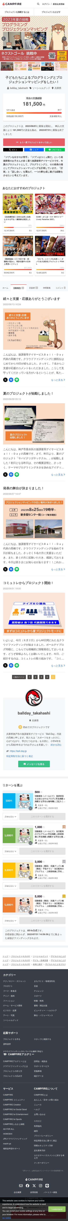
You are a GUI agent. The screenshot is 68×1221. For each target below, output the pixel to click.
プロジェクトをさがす (20, 956)
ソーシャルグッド (41, 87)
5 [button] (53, 677)
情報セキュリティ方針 (43, 1145)
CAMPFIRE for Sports (12, 1119)
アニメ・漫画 (9, 995)
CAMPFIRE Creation (12, 1104)
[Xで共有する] (5, 380)
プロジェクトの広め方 (12, 1075)
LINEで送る (57, 149)
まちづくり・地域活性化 (44, 981)
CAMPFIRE (8, 1094)
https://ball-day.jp (18, 750)
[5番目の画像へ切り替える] (61, 66)
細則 (36, 1130)
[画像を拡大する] (30, 808)
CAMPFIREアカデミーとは (14, 1061)
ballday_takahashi (19, 87)
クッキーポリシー (41, 1162)
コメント (60, 287)
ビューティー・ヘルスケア (45, 1010)
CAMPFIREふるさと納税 (13, 1124)
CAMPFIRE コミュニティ (14, 1099)
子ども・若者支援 (40, 960)
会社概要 (17, 1192)
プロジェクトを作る (11, 1039)
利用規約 (38, 1126)
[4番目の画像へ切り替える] (47, 66)
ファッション (9, 1000)
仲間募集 (47, 287)
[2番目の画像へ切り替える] (20, 66)
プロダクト (8, 986)
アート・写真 (9, 1015)
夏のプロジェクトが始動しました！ (28, 393)
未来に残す (37, 964)
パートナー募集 (50, 1192)
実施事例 (38, 1071)
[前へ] (3, 38)
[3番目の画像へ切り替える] (34, 66)
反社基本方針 (39, 1150)
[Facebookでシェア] (11, 380)
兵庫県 (58, 87)
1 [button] (29, 677)
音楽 (36, 986)
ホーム (5, 287)
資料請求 (7, 1043)
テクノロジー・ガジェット (14, 981)
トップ (5, 956)
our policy (6, 1217)
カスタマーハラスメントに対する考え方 (49, 1156)
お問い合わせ (39, 1114)
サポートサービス (41, 1066)
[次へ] (64, 38)
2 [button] (35, 677)
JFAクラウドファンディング (15, 1138)
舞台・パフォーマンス (43, 1015)
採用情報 (34, 1192)
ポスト (14, 149)
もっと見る (57, 379)
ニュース (38, 1104)
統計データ (38, 1075)
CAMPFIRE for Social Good (15, 1109)
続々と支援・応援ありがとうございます (31, 298)
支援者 (33, 287)
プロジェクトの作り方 (12, 1071)
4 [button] (47, 677)
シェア (35, 149)
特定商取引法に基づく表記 (19, 756)
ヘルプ (37, 1109)
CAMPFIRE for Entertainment (15, 1114)
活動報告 (18, 288)
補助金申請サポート (11, 1148)
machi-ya (7, 1143)
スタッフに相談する (42, 1039)
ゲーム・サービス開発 (12, 1005)
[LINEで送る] (17, 380)
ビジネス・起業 (9, 1010)
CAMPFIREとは (41, 1094)
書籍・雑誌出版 (40, 1005)
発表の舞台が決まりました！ (23, 488)
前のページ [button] (19, 677)
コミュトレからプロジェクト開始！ (28, 582)
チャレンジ (38, 990)
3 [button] (41, 677)
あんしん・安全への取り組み (46, 1099)
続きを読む (56, 744)
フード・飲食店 (9, 990)
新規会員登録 (58, 4)
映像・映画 (38, 1000)
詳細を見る (9, 816)
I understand (57, 1209)
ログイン (46, 4)
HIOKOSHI (7, 1133)
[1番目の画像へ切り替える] (7, 66)
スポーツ (38, 995)
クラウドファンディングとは (15, 1066)
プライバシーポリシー (43, 1135)
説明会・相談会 (40, 1061)
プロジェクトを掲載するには (17, 11)
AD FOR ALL (8, 1129)
